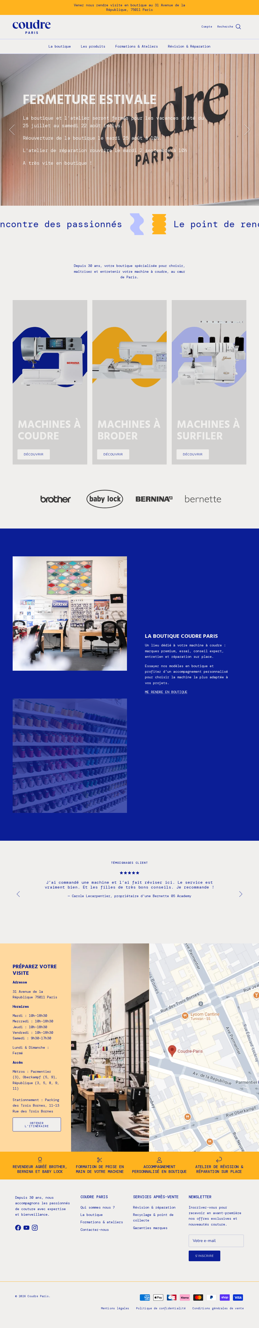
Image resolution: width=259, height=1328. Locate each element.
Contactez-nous (94, 1229)
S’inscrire (204, 1256)
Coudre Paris (38, 1296)
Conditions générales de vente (218, 1308)
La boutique (60, 46)
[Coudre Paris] (32, 27)
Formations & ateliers (101, 1222)
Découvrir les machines (51, 162)
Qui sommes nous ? (97, 1207)
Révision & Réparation (189, 46)
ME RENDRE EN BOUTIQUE (166, 692)
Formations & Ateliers (136, 46)
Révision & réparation (154, 1207)
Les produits (93, 46)
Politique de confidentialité (161, 1308)
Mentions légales (115, 1308)
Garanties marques (150, 1228)
